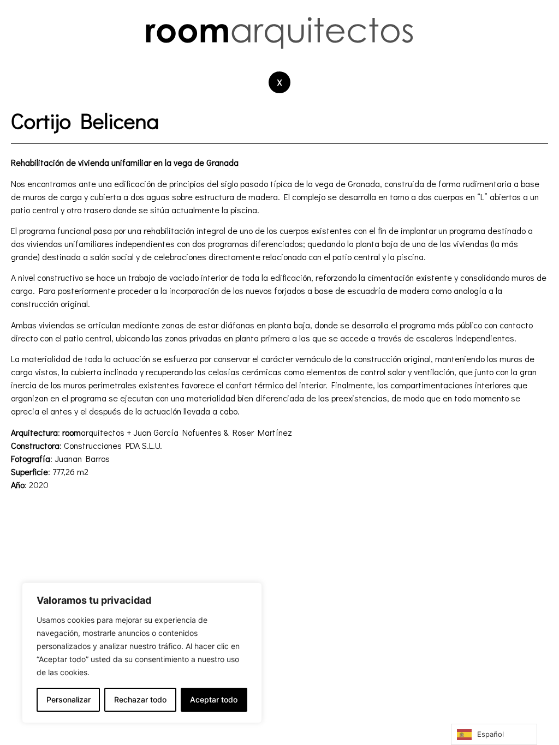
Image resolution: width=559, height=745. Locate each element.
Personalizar (68, 699)
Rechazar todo (140, 699)
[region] (142, 652)
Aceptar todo (213, 699)
